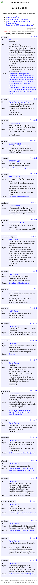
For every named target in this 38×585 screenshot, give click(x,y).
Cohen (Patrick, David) (16, 223)
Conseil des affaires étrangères (19, 168)
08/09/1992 (33, 560)
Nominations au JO (20, 2)
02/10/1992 (33, 538)
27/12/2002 (33, 308)
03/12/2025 (33, 37)
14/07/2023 (33, 99)
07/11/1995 (33, 478)
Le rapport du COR (12, 25)
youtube (23, 25)
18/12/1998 (33, 391)
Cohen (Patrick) (14, 292)
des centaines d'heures (17, 580)
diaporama (29, 25)
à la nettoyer (30, 582)
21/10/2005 (33, 236)
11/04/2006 (33, 220)
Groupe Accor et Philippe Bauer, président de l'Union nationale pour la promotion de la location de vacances (21, 75)
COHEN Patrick (14, 123)
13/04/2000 (33, 360)
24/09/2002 (33, 323)
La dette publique (12, 23)
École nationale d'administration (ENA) (22, 453)
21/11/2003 (33, 289)
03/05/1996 (33, 460)
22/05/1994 (33, 501)
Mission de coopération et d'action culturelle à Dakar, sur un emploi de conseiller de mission (20, 412)
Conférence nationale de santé (19, 197)
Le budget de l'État (12, 17)
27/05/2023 (33, 120)
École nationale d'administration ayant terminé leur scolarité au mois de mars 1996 (21, 470)
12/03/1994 (33, 520)
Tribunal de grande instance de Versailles (22, 513)
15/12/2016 (33, 174)
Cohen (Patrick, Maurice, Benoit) (20, 102)
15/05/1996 (33, 420)
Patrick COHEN (14, 177)
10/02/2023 (33, 141)
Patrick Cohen (13, 40)
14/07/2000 (33, 340)
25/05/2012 (33, 202)
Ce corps (12, 354)
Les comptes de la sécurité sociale (17, 19)
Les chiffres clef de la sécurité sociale (18, 21)
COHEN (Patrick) (15, 144)
